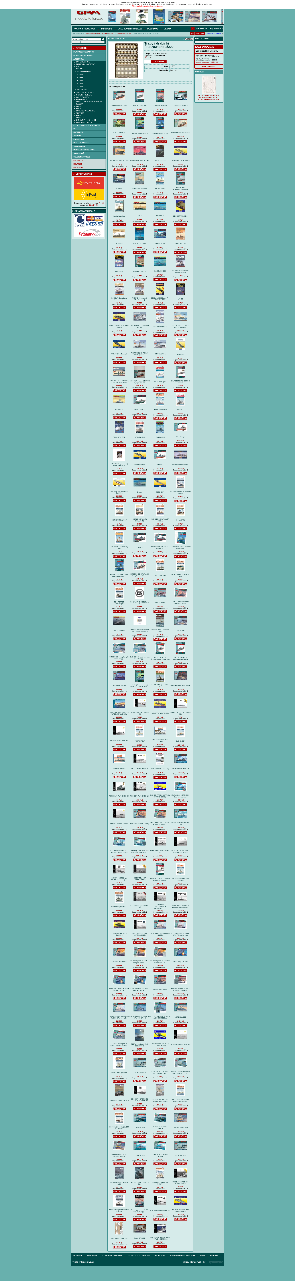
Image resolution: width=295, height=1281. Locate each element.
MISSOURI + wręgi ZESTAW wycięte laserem (140, 382)
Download (152, 29)
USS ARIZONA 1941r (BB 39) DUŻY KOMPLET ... (140, 851)
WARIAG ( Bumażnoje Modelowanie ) (140, 299)
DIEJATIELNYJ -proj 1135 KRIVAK (140, 326)
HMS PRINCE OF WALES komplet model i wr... (139, 575)
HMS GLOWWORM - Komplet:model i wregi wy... (160, 658)
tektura (80, 113)
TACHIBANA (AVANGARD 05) (140, 713)
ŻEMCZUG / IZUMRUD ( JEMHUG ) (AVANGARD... (180, 906)
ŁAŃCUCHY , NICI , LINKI (86, 120)
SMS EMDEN (180, 741)
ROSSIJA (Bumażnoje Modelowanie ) (119, 299)
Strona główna (90, 33)
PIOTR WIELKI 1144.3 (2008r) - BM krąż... (181, 326)
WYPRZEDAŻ (78, 153)
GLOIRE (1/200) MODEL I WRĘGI (160, 1155)
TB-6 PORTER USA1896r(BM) (119, 603)
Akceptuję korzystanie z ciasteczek (147, 6)
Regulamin (160, 1256)
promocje (78, 160)
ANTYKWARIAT (79, 146)
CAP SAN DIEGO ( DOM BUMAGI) (119, 492)
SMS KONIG (180, 630)
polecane (78, 167)
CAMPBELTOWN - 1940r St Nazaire (180, 382)
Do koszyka (159, 61)
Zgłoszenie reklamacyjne (182, 1256)
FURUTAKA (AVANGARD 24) (160, 1210)
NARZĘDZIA (78, 132)
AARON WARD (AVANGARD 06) (181, 713)
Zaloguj (218, 28)
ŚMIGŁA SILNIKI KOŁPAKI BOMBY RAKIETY (89, 103)
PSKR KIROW (140, 741)
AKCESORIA (102, 33)
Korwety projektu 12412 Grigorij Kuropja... (139, 1211)
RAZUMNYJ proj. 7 (160, 326)
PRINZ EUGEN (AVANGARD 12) (160, 851)
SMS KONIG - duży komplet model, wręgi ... (139, 658)
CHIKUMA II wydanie (119, 685)
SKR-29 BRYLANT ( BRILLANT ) (140, 520)
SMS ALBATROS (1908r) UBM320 (180, 879)
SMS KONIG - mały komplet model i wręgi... (119, 658)
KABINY (79, 106)
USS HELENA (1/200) (180, 1127)
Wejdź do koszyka (209, 66)
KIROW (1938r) (160, 354)
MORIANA (180, 354)
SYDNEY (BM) (140, 437)
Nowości (77, 164)
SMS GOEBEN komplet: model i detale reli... (180, 602)
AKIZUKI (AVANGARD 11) (119, 823)
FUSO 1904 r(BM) (160, 575)
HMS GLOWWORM (139, 105)
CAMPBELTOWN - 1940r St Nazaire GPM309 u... (160, 879)
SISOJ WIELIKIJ (180, 244)
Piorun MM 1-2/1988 (139, 188)
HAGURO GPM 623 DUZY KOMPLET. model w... (180, 989)
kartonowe (82, 90)
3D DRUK (77, 136)
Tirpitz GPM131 (139, 1238)
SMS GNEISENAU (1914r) (139, 823)
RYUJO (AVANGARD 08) (139, 768)
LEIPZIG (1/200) (180, 1017)
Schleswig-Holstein (160, 105)
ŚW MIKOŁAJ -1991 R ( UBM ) (119, 547)
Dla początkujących (83, 52)
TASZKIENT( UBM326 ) (119, 907)
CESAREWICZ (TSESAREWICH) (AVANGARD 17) (160, 906)
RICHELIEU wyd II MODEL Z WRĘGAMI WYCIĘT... (119, 713)
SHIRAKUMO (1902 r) (119, 520)
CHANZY (180, 409)
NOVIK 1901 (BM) (160, 382)
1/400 (81, 87)
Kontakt (214, 1256)
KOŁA (78, 108)
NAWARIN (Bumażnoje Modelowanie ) (180, 271)
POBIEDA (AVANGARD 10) (139, 796)
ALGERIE (119, 243)
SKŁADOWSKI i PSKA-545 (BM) (180, 575)
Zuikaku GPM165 (119, 133)
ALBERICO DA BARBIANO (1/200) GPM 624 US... (119, 1017)
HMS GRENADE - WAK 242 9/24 (139, 1183)
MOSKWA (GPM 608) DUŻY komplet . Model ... (139, 989)
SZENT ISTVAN (139, 409)
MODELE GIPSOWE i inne (83, 150)
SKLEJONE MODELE (81, 157)
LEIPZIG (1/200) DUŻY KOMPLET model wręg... (119, 1044)
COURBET (160, 216)
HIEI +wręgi (180, 437)
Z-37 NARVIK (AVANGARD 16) (139, 906)
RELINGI (111, 33)
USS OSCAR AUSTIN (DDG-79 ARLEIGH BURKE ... (160, 1238)
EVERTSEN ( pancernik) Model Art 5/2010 (119, 465)
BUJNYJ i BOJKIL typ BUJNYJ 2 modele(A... (119, 879)
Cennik (167, 29)
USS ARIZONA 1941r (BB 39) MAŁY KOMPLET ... (119, 851)
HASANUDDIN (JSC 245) (160, 769)
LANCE (180, 299)
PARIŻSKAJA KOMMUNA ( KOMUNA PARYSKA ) (119, 381)
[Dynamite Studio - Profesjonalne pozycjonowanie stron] (214, 1262)
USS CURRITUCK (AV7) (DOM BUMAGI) (160, 1044)
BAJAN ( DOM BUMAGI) (180, 464)
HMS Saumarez (160, 161)
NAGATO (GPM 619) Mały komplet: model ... (139, 962)
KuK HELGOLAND (139, 244)
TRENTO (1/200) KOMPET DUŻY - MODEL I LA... (180, 1072)
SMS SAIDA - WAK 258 (119, 1238)
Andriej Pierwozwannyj (140, 133)
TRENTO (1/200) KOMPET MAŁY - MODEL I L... (160, 1072)
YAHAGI (140, 547)
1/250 (81, 81)
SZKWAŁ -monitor (119, 768)
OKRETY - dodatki (84, 95)
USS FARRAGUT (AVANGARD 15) (140, 879)
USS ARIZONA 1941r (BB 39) (180, 823)
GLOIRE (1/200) (139, 1155)
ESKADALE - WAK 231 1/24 (119, 1100)
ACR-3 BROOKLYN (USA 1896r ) (160, 520)
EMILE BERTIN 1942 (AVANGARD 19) (139, 934)
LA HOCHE (119, 409)
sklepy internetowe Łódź (194, 1262)
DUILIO (139, 216)
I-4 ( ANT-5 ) (180, 520)
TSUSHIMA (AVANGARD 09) (119, 796)
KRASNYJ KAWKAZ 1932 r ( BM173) (180, 492)
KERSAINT (119, 271)
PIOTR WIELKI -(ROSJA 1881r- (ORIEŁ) (139, 354)
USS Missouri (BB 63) (119, 105)
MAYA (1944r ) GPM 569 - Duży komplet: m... (180, 796)
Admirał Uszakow (119, 216)
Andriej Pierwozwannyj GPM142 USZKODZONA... (139, 686)
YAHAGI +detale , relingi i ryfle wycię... (160, 547)
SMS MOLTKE (160, 602)
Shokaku (119, 188)
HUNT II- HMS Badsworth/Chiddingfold (180, 188)
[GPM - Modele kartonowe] (89, 20)
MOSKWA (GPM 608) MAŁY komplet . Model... (119, 989)
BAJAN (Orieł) (160, 188)
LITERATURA (78, 139)
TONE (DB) (160, 492)
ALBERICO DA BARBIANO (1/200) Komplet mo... (180, 934)
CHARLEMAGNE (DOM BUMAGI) (119, 934)
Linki (202, 1256)
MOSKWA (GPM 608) (180, 962)
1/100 (81, 74)
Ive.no (91, 1262)
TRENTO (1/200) (140, 1072)
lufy (78, 66)
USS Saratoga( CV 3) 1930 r (119, 160)
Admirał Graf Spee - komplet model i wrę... (181, 547)
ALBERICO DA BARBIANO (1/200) (160, 934)
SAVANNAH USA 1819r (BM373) (160, 1183)
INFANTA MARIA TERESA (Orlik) (160, 630)
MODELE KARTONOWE (82, 55)
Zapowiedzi (106, 29)
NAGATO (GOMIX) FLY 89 (139, 160)
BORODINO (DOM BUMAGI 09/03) (119, 326)
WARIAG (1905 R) (139, 271)
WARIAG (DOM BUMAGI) (180, 160)
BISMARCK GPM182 (180, 105)
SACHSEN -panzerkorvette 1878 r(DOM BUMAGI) (139, 630)
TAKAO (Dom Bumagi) (119, 354)
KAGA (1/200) (140, 1127)
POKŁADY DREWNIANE (85, 111)
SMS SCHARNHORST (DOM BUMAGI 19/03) (160, 796)
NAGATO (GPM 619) (119, 962)
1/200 (129, 33)
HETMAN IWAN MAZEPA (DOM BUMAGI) (180, 1210)
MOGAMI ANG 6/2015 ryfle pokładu (139, 603)
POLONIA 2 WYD (119, 437)
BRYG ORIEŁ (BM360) (119, 1072)
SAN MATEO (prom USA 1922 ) (160, 686)
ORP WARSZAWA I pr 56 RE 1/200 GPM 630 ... (160, 1017)
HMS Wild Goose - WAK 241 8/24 (119, 1183)
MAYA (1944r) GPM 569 (180, 768)
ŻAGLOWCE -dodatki (85, 92)
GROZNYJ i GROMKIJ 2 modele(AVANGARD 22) (139, 1100)
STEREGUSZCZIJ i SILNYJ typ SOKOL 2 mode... (180, 851)
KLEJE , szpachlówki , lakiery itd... (87, 127)
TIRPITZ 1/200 (160, 243)
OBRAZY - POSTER (81, 143)
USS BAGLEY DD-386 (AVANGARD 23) (181, 1183)
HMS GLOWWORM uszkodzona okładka (180, 658)
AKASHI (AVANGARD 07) (119, 741)
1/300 (81, 84)
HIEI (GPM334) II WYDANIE (180, 685)
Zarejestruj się (204, 28)
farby (79, 115)
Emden (139, 492)
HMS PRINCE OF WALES (180, 133)
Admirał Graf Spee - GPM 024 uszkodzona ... (119, 575)
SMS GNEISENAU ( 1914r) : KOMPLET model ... (160, 823)
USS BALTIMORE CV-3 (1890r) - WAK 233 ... (160, 1100)
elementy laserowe (85, 64)
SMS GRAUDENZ (119, 630)
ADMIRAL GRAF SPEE (160, 133)
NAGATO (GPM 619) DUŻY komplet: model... (160, 962)
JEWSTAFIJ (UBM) (160, 409)
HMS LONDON (139, 464)
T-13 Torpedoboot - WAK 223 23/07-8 (139, 1045)
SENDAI (160, 464)
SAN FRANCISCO (160, 271)
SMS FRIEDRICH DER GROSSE (160, 741)
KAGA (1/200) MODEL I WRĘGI (160, 1127)
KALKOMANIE (81, 99)
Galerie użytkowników (130, 29)
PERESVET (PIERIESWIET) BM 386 (119, 1211)
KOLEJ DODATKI (82, 97)
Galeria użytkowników (138, 1256)
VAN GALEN (160, 437)
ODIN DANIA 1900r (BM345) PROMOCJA (119, 1128)
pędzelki (80, 118)
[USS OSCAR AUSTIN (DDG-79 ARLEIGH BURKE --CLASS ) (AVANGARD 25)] (209, 91)
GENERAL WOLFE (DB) (160, 713)
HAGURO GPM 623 (160, 989)
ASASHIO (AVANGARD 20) (180, 1045)
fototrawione (121, 33)
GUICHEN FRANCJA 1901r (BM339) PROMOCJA (180, 1100)
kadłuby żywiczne (84, 122)
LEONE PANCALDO (180, 216)
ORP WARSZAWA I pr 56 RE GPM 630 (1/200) (139, 1017)
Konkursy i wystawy (84, 29)
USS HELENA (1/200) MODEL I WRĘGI (119, 1155)
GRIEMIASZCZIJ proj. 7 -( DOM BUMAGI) (160, 299)
